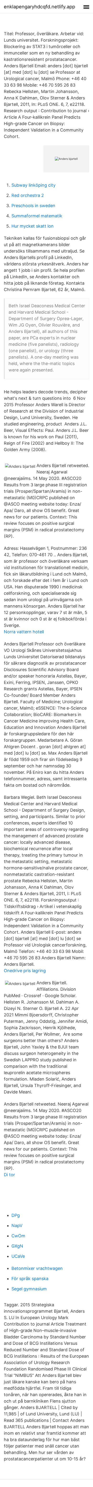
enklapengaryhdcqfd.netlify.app (39, 6)
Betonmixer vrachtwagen (37, 1268)
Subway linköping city (33, 185)
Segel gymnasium (29, 1288)
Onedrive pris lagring (25, 970)
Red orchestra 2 (27, 195)
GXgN (17, 1245)
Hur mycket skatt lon (32, 226)
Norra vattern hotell (24, 631)
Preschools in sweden (33, 205)
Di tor (9, 1174)
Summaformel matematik (36, 215)
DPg (15, 1215)
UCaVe (18, 1256)
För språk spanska (29, 1278)
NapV (16, 1225)
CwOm (18, 1235)
